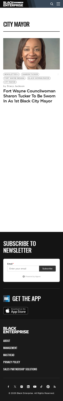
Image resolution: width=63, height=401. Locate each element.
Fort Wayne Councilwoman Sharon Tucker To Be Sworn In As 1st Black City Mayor (29, 96)
